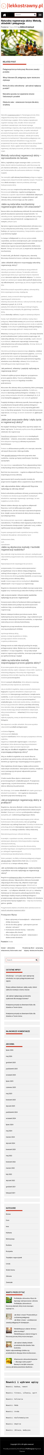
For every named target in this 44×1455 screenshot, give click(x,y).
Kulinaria (9, 1233)
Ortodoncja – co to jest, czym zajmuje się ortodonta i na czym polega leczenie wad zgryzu (20, 978)
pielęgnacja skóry (15, 877)
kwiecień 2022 (11, 1162)
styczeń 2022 (10, 1180)
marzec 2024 (10, 1137)
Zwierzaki (9, 1282)
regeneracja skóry (14, 115)
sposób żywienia (10, 455)
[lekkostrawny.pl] (4, 15)
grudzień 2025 (11, 1062)
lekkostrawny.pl (27, 27)
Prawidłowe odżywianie (9, 436)
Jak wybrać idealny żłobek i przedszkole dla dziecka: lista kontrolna (24, 1345)
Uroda (10, 942)
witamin (15, 398)
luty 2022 (9, 1174)
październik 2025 (11, 1069)
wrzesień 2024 (11, 1118)
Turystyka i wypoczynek (14, 1257)
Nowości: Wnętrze (13, 1424)
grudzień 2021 (11, 1187)
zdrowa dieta (6, 861)
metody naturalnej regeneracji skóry (13, 910)
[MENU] (40, 14)
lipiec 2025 (9, 1081)
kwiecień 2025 (11, 1100)
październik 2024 (11, 1112)
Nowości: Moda (12, 1405)
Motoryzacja (10, 1239)
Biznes (8, 1214)
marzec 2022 (10, 1168)
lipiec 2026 (9, 1050)
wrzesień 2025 (11, 1075)
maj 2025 (9, 1093)
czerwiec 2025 (11, 1087)
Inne (7, 1226)
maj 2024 (9, 1131)
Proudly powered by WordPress (14, 1449)
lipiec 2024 (9, 1124)
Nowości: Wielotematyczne (17, 1418)
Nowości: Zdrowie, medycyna (18, 1430)
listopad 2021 (10, 1193)
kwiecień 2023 (11, 1149)
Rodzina (9, 1245)
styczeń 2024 (10, 1143)
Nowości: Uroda (12, 1411)
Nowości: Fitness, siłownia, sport (21, 1393)
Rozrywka (9, 1251)
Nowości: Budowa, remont (17, 1387)
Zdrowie (9, 1276)
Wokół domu (10, 1270)
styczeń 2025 (10, 1106)
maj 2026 (9, 1056)
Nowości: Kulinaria (14, 1399)
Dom (7, 1220)
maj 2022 (9, 1156)
